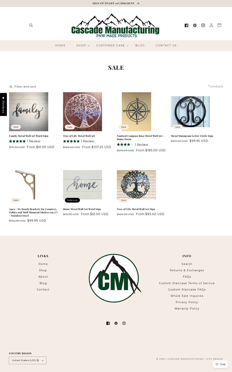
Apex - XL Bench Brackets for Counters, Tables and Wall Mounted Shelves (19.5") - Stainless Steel (33, 212)
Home (43, 264)
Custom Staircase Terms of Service (187, 283)
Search (187, 264)
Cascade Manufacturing (186, 359)
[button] (31, 25)
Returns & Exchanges (187, 270)
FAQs (187, 276)
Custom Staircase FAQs (187, 289)
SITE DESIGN (214, 359)
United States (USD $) (25, 360)
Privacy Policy (187, 302)
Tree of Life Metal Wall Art (79, 135)
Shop (43, 270)
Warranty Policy (187, 308)
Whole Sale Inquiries (187, 296)
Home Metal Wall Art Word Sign (82, 209)
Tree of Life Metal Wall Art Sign (136, 209)
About (43, 276)
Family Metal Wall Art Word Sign (28, 135)
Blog (43, 283)
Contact (43, 289)
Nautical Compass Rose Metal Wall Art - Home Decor (140, 137)
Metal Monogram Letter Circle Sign (192, 135)
